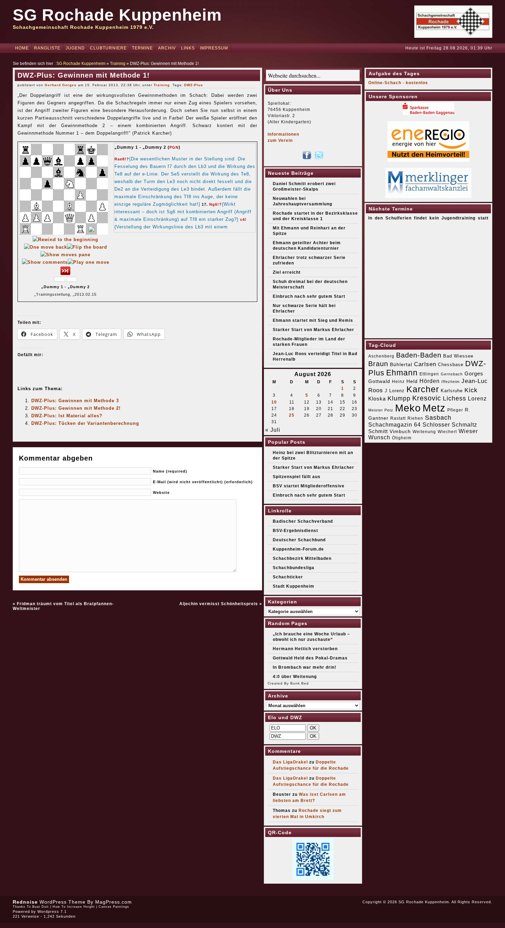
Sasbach (438, 417)
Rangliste (47, 48)
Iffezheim (450, 382)
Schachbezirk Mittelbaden (302, 558)
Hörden (429, 381)
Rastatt (398, 418)
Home (22, 48)
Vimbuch (400, 431)
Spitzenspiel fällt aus (297, 476)
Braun (378, 363)
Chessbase (450, 364)
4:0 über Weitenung (295, 676)
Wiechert (447, 432)
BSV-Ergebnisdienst (295, 530)
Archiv (167, 48)
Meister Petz (380, 410)
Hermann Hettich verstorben (305, 648)
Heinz (398, 381)
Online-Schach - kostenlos (398, 82)
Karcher (422, 389)
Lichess (454, 398)
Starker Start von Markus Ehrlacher (313, 329)
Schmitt (378, 431)
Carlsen (425, 364)
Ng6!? (215, 204)
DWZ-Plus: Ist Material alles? (66, 415)
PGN (174, 147)
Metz (434, 408)
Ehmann (402, 372)
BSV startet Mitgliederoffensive (309, 486)
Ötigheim (402, 438)
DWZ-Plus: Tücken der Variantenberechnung (85, 423)
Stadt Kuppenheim (293, 586)
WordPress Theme (63, 902)
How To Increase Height (74, 906)
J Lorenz (395, 390)
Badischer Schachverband (303, 521)
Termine (142, 48)
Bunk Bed (299, 683)
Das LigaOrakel (290, 762)
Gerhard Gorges (61, 85)
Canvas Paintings (114, 906)
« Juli (272, 430)
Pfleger (455, 410)
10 (274, 402)
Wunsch (379, 437)
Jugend (75, 48)
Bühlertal (401, 364)
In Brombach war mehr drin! (304, 667)
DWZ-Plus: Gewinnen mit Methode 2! (76, 408)
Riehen (415, 418)
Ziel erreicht (287, 272)
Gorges (473, 373)
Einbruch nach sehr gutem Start (309, 296)
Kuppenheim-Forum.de (298, 549)
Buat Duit (40, 906)
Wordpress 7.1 (52, 911)
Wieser (468, 431)
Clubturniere (108, 48)
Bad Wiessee (458, 356)
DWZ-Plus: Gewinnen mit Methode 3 (75, 400)
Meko (408, 408)
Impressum (214, 48)
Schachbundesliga (293, 567)
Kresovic (426, 398)
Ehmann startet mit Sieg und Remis (313, 320)
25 (291, 415)
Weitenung (424, 432)
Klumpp (399, 398)
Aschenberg (381, 356)
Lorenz (477, 398)
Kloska (377, 398)
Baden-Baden (418, 355)
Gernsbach (452, 374)
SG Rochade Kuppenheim (117, 15)
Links (188, 48)
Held (412, 381)
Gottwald (379, 381)
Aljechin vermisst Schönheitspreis (218, 603)
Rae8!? (121, 159)
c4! (243, 219)
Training (117, 63)
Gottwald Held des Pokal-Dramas (310, 658)
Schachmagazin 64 (394, 424)
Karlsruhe (452, 390)
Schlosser (436, 424)
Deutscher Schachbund (299, 539)
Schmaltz (464, 425)
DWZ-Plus (193, 85)
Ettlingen (429, 374)
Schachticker (288, 577)
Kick (471, 390)
